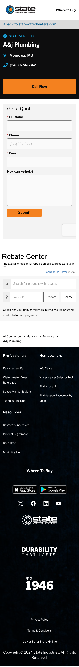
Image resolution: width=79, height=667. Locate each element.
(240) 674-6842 (23, 64)
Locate (68, 297)
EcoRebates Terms (55, 271)
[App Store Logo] (24, 490)
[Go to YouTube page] (58, 503)
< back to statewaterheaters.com (29, 24)
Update (51, 297)
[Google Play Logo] (53, 490)
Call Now (39, 86)
